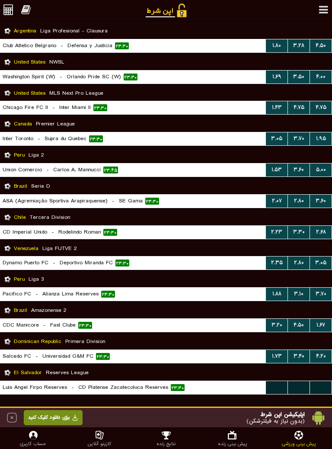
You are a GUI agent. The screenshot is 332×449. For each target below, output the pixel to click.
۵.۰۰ (321, 170)
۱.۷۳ (277, 356)
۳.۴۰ (299, 356)
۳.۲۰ (276, 325)
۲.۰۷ (277, 201)
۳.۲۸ (298, 46)
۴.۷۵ (299, 107)
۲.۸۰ (299, 201)
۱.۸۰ (276, 46)
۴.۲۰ (321, 356)
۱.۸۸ (276, 294)
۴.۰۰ (321, 77)
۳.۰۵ (276, 139)
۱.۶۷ (320, 325)
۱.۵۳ (276, 170)
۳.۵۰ (298, 77)
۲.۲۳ (276, 232)
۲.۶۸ (321, 232)
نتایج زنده (166, 443)
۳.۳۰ (299, 232)
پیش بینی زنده (232, 443)
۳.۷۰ (299, 139)
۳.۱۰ (298, 294)
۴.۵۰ (321, 46)
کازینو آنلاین (99, 443)
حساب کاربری (33, 443)
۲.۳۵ (277, 263)
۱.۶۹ (276, 77)
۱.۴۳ (277, 107)
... (277, 387)
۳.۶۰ (299, 170)
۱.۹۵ (321, 139)
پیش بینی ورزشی (299, 443)
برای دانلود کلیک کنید (49, 417)
